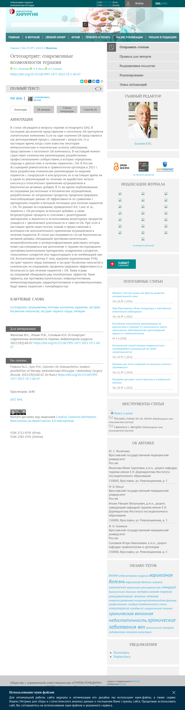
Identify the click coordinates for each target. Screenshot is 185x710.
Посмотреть (121, 653)
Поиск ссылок (123, 413)
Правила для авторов (135, 56)
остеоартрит (18, 307)
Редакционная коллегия (137, 66)
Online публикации (129, 37)
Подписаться (121, 657)
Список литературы (67, 109)
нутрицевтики (37, 307)
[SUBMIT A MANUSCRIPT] (121, 264)
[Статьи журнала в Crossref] (143, 167)
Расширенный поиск (105, 25)
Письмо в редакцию (163, 37)
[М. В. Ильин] (31, 68)
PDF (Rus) (16, 98)
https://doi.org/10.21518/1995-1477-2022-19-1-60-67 (45, 74)
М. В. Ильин (38, 68)
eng (158, 3)
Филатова (51, 48)
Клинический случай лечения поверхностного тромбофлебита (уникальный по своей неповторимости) (138, 349)
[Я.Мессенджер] (81, 81)
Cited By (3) (90, 109)
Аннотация (20, 109)
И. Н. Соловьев (55, 68)
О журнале (32, 37)
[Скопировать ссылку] (101, 81)
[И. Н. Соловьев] (46, 68)
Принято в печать (98, 37)
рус (165, 3)
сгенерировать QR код (39, 98)
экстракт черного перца (56, 311)
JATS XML (16, 400)
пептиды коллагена (61, 307)
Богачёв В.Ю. (143, 144)
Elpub (122, 684)
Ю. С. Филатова (21, 68)
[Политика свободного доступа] (121, 167)
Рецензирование (131, 75)
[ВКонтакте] (97, 81)
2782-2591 (107, 5)
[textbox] (46, 24)
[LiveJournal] (89, 81)
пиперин (79, 311)
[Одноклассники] (85, 81)
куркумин (81, 307)
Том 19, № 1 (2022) (32, 48)
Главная (14, 37)
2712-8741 (107, 2)
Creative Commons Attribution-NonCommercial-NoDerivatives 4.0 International (53, 419)
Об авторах (43, 109)
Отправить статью (134, 47)
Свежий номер (56, 37)
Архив (75, 37)
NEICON (136, 681)
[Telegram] (93, 81)
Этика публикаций (133, 84)
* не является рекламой (143, 174)
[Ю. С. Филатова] (11, 68)
